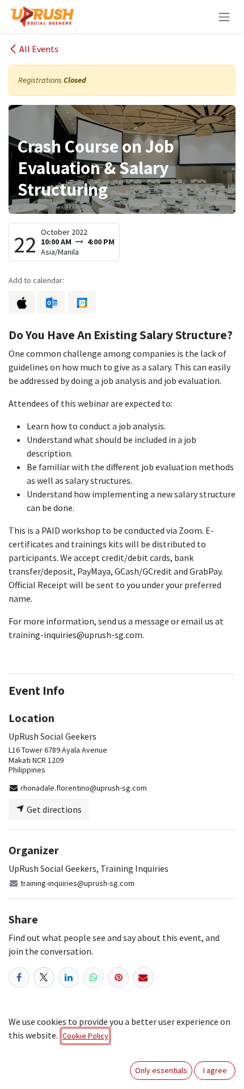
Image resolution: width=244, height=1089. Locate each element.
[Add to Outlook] (51, 302)
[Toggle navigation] (224, 16)
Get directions (53, 809)
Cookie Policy (85, 1036)
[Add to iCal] (22, 302)
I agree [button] (215, 1070)
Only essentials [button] (161, 1070)
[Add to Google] (81, 302)
